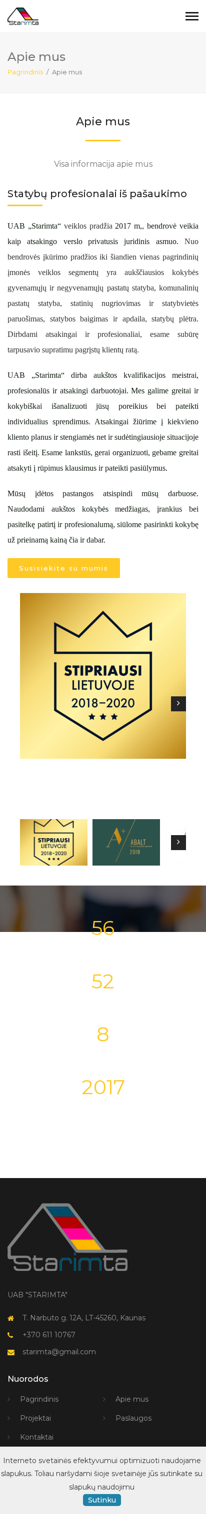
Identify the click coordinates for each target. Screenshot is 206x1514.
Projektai (35, 1418)
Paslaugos (134, 1418)
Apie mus (132, 1399)
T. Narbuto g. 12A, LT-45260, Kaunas (84, 1317)
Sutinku (102, 1500)
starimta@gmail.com (59, 1351)
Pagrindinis (25, 72)
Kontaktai (37, 1437)
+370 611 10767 (49, 1334)
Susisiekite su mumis (63, 568)
